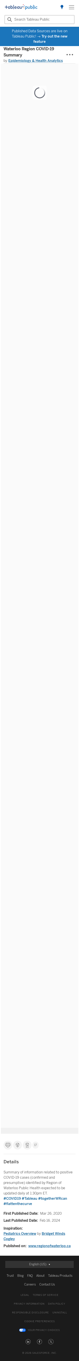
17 (35, 1145)
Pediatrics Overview (20, 1234)
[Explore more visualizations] (62, 7)
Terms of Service (46, 1295)
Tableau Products (60, 1276)
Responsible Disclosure (30, 1312)
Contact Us (47, 1284)
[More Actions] (70, 55)
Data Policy (56, 1303)
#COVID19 (12, 1198)
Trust (10, 1276)
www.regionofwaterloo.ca (49, 1246)
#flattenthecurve (18, 1204)
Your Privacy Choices (44, 1330)
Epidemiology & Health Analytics (35, 61)
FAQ (30, 1276)
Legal (25, 1295)
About (40, 1276)
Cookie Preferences (39, 1321)
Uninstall (59, 1312)
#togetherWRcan (52, 1198)
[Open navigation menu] (71, 7)
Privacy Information (29, 1303)
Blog (20, 1276)
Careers (30, 1284)
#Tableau (29, 1198)
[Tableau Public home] (21, 7)
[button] (28, 1341)
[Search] (9, 19)
